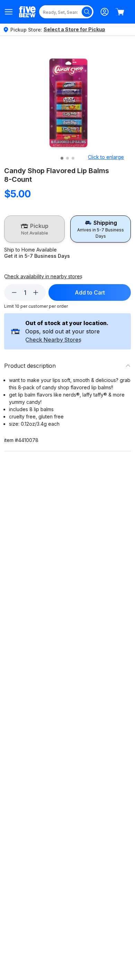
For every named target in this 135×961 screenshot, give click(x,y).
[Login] (104, 11)
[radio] (34, 229)
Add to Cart (90, 292)
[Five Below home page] (27, 11)
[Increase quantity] (35, 292)
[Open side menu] (9, 12)
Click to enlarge (106, 157)
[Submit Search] (87, 12)
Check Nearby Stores (53, 340)
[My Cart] (119, 11)
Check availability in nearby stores (43, 276)
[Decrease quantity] (14, 292)
